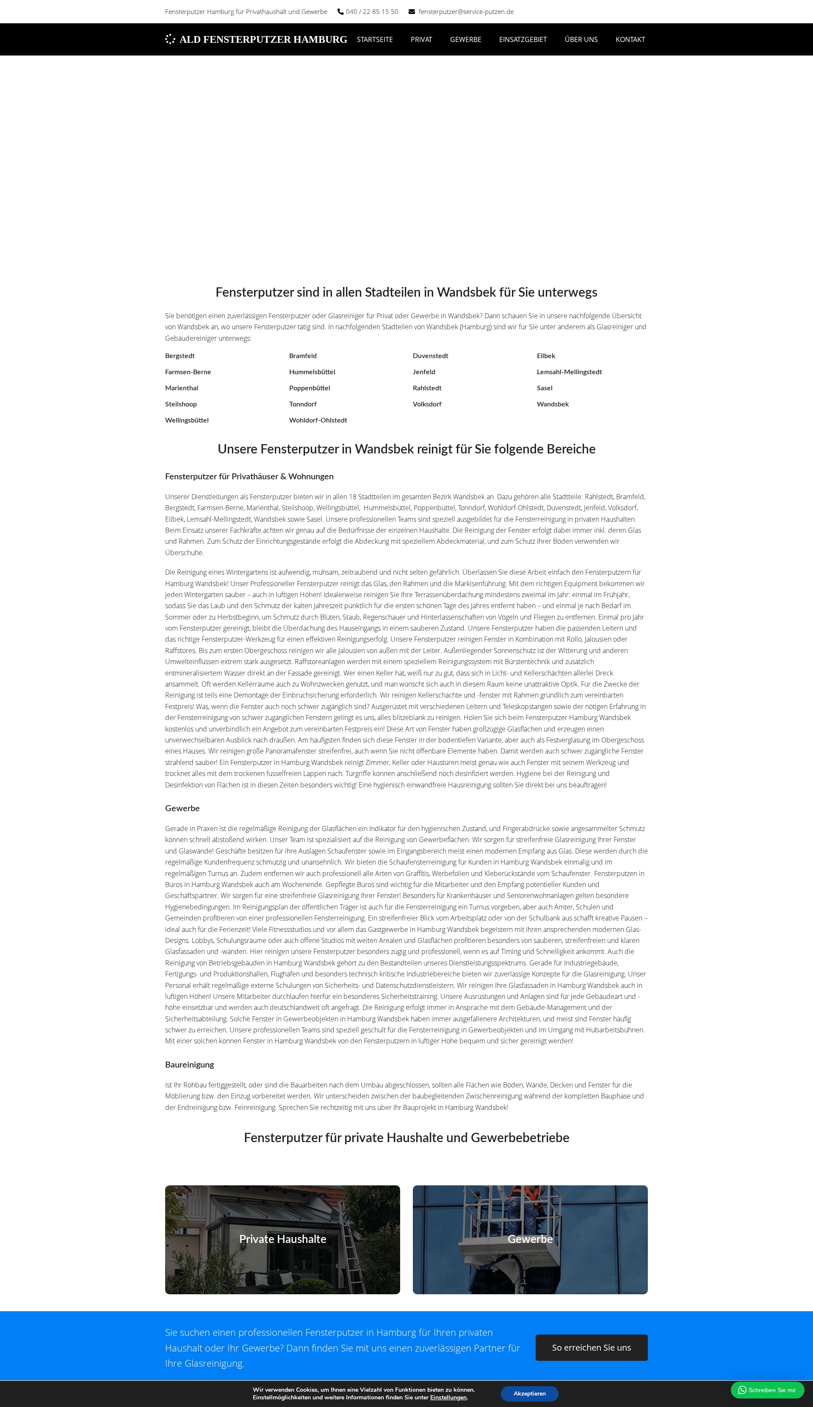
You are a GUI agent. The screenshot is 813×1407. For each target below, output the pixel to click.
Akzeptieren (530, 1394)
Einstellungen (448, 1397)
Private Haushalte (282, 1239)
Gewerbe (530, 1239)
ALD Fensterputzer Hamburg (264, 39)
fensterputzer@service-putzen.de (466, 11)
